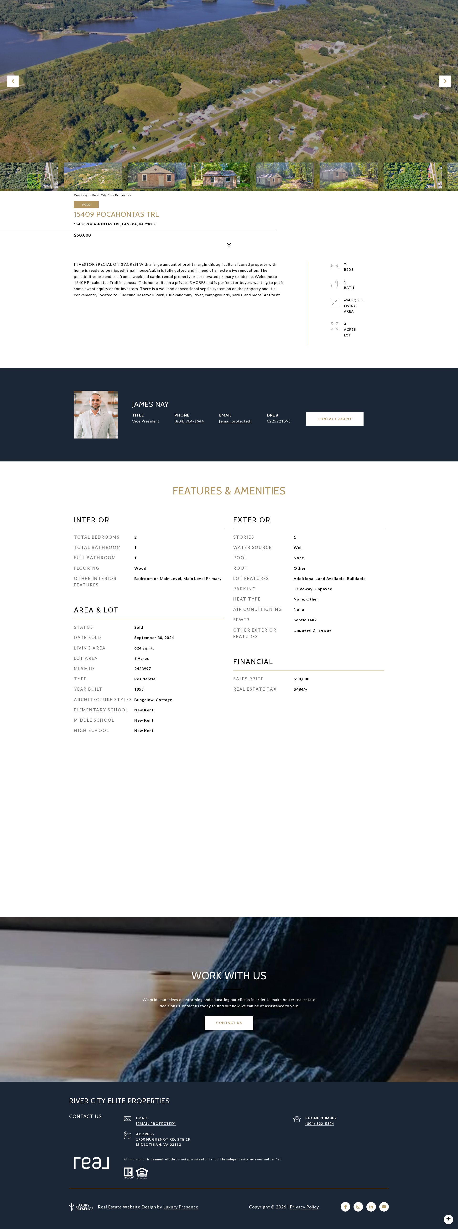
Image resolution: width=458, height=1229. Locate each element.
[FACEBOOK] (345, 1207)
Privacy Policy (304, 1206)
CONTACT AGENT (334, 419)
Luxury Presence (180, 1206)
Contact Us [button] (229, 1023)
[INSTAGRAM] (358, 1207)
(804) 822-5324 (319, 1123)
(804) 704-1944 (189, 421)
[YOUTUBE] (384, 1207)
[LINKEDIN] (371, 1207)
